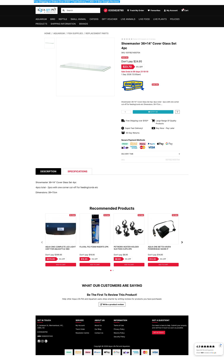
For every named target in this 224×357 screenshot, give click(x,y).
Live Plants (160, 19)
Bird (52, 19)
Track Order (80, 329)
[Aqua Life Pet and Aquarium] (47, 10)
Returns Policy (119, 333)
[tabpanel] (61, 240)
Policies (174, 19)
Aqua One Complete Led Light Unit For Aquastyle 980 (60, 248)
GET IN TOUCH (159, 332)
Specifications (77, 171)
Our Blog (98, 329)
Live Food (144, 19)
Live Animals (128, 19)
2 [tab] (113, 270)
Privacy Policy (119, 329)
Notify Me (154, 112)
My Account (80, 325)
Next (182, 242)
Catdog (94, 19)
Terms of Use (119, 325)
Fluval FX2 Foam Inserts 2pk (94, 247)
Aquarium (41, 19)
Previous (42, 242)
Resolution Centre (82, 333)
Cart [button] (185, 10)
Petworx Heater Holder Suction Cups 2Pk (126, 248)
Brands (83, 24)
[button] (177, 112)
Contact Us (99, 333)
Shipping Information (63, 24)
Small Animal (78, 19)
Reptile (63, 19)
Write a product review (113, 304)
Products (41, 24)
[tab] (48, 171)
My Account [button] (172, 10)
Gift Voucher (109, 19)
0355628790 (116, 10)
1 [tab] (110, 270)
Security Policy (119, 337)
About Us (98, 325)
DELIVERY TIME (127, 154)
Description (48, 171)
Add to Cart (61, 264)
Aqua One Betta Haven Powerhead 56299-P (159, 248)
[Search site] (63, 10)
